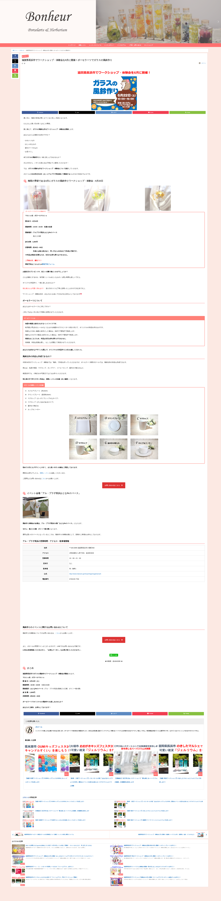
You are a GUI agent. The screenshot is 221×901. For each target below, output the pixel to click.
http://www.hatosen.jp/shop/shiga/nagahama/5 (85, 574)
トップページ (71, 45)
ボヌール (203, 63)
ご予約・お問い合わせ (135, 45)
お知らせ (26, 56)
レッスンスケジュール (95, 45)
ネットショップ (148, 45)
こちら (43, 478)
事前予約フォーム (48, 264)
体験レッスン (82, 45)
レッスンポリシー (109, 45)
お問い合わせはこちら (112, 485)
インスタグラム (121, 45)
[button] (2, 21)
